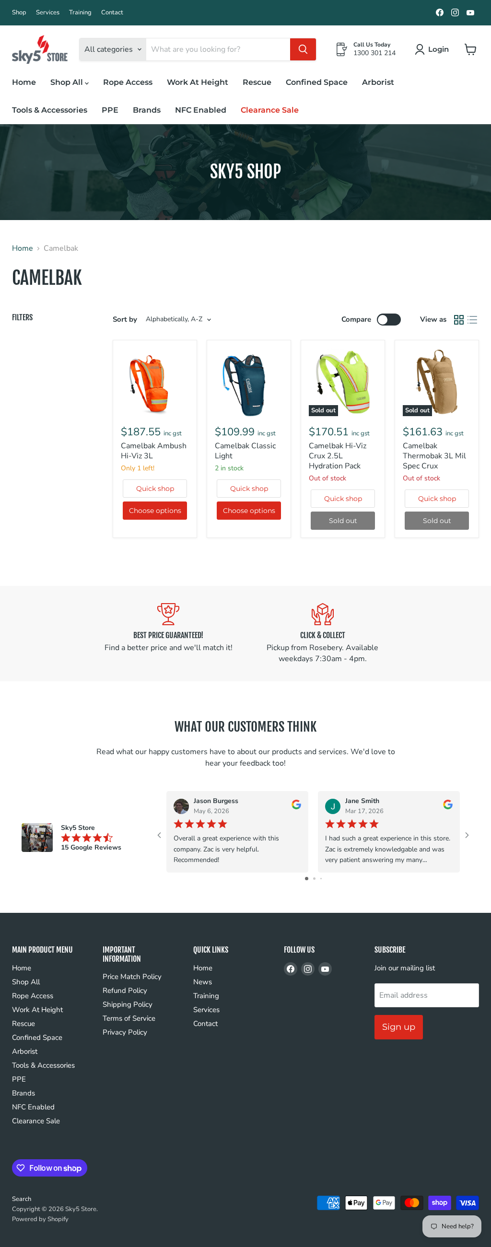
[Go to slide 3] (321, 878)
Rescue (257, 82)
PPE (110, 110)
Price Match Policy (132, 976)
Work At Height (197, 82)
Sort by (125, 319)
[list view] (472, 319)
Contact (112, 12)
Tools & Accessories (49, 110)
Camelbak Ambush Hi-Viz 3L (154, 451)
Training (80, 12)
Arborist (378, 82)
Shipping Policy (127, 1004)
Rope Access (127, 82)
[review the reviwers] (296, 807)
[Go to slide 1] (306, 878)
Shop (19, 12)
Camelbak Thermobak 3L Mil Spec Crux (434, 456)
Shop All (67, 82)
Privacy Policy (125, 1032)
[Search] (303, 49)
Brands (147, 110)
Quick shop (155, 488)
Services (47, 12)
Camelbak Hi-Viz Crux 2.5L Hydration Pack (337, 456)
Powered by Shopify (40, 1219)
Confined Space (317, 82)
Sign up (398, 1027)
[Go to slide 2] (314, 878)
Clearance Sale (270, 110)
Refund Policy (125, 990)
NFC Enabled (200, 110)
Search (21, 1199)
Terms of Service (129, 1018)
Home (24, 82)
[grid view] (459, 319)
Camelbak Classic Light (245, 451)
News (202, 982)
